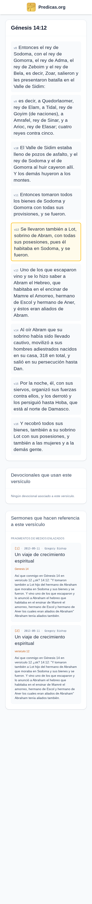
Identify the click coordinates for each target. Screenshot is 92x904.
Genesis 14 (22, 569)
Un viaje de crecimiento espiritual (40, 557)
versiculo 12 (22, 651)
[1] (17, 548)
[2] (17, 631)
